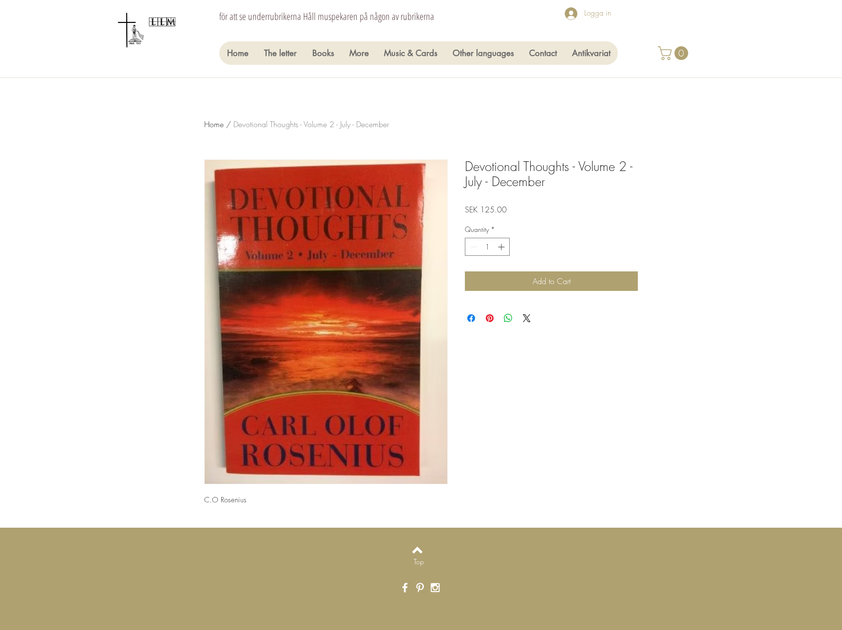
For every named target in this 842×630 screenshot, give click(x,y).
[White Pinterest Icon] (420, 587)
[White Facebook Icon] (405, 587)
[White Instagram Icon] (435, 587)
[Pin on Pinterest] (490, 318)
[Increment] (502, 246)
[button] (674, 53)
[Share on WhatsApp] (508, 318)
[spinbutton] (487, 246)
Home (214, 124)
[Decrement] (472, 246)
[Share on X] (527, 318)
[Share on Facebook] (471, 318)
